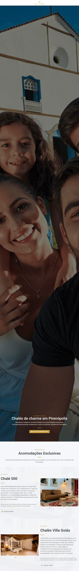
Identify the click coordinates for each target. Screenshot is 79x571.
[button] (42, 492)
